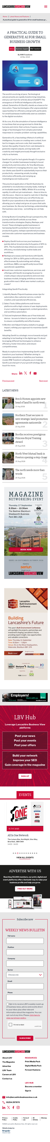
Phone (10, 992)
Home (5, 16)
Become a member (33, 1086)
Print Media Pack (32, 1061)
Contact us (7, 1079)
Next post (43, 381)
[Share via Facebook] (30, 373)
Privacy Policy (5, 1119)
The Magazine (8, 1062)
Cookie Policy (15, 1119)
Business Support (22, 49)
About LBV (7, 1058)
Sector (10, 970)
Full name (11, 936)
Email (10, 981)
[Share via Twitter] (25, 373)
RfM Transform (35, 49)
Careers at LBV (9, 1074)
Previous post (8, 381)
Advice (12, 49)
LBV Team (7, 1070)
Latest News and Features (19, 16)
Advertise (6, 1066)
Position (11, 947)
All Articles (35, 1119)
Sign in (28, 1091)
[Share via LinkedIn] (20, 373)
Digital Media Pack (33, 1066)
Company (11, 958)
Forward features (32, 1070)
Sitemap (44, 1118)
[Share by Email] (35, 373)
